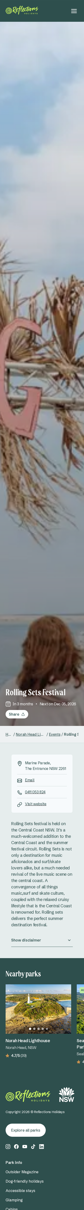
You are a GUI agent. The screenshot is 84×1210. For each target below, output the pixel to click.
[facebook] (16, 1146)
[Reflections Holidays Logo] (22, 10)
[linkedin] (41, 1146)
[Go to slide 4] (43, 1029)
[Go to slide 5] (47, 1029)
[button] (42, 940)
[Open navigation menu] (74, 11)
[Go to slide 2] (34, 1029)
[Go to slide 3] (38, 1029)
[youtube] (24, 1146)
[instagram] (8, 1146)
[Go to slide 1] (30, 1029)
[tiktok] (33, 1146)
